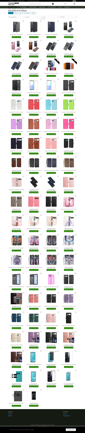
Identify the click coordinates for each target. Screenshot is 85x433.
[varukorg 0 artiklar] (74, 4)
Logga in (74, 0)
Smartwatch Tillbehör (52, 7)
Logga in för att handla (16, 37)
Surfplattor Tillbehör (32, 7)
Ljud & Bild (60, 7)
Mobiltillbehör (24, 7)
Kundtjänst (10, 415)
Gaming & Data (67, 7)
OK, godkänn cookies (70, 429)
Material (27, 17)
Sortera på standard (12, 17)
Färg (44, 17)
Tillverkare (62, 17)
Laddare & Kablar (42, 7)
